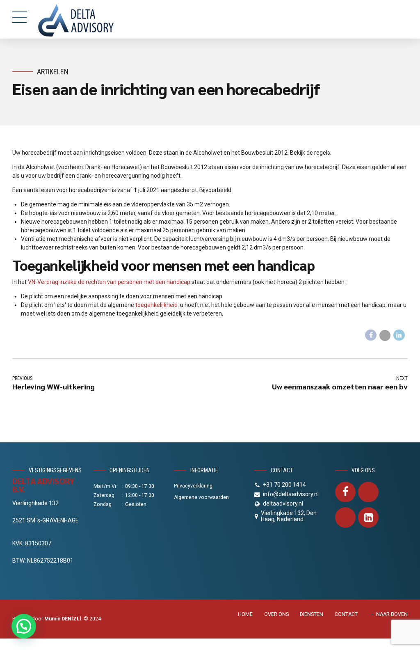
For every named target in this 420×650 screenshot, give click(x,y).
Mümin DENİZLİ (62, 619)
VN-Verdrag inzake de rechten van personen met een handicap (109, 282)
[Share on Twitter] (385, 335)
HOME (245, 614)
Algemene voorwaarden (201, 497)
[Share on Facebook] (371, 335)
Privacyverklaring (193, 486)
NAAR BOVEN (392, 614)
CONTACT (346, 614)
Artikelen (52, 71)
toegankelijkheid (156, 305)
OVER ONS (276, 614)
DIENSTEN (311, 614)
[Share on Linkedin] (399, 335)
